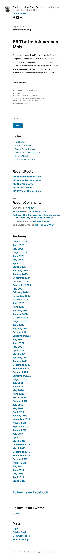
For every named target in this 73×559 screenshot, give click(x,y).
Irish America (34, 95)
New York (22, 98)
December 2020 (21, 365)
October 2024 (20, 281)
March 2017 (19, 441)
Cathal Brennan (20, 90)
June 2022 (18, 325)
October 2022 (20, 317)
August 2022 (20, 321)
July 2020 (18, 383)
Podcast (17, 93)
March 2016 (19, 448)
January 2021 (20, 361)
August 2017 (19, 430)
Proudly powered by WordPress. (44, 552)
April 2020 (18, 393)
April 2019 (18, 412)
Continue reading (21, 82)
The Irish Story (20, 142)
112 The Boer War (37, 211)
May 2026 (18, 248)
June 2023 (18, 303)
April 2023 (18, 306)
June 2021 (18, 343)
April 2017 (18, 437)
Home (16, 13)
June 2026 (18, 245)
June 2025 (18, 256)
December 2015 (21, 452)
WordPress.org (21, 539)
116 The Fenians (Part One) (27, 180)
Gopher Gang (24, 95)
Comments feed (21, 535)
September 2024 (22, 285)
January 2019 (20, 415)
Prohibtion (40, 98)
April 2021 (18, 350)
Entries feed (19, 532)
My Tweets (17, 513)
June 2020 (18, 386)
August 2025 (20, 252)
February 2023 (21, 310)
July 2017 (18, 433)
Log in (16, 528)
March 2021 (19, 354)
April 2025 (18, 263)
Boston (17, 95)
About (23, 13)
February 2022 (21, 328)
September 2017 (22, 426)
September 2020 (22, 375)
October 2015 (20, 459)
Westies (15, 100)
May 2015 (18, 473)
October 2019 (20, 401)
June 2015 (18, 470)
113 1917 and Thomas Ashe (27, 191)
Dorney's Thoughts (22, 156)
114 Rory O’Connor (22, 187)
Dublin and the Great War (25, 159)
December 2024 (21, 277)
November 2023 (21, 296)
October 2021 (20, 332)
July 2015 (18, 466)
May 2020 (18, 390)
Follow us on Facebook (30, 492)
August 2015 (20, 462)
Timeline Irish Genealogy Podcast (28, 152)
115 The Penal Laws (23, 184)
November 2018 (21, 419)
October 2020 (20, 372)
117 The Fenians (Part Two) (27, 176)
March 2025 (19, 267)
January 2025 (20, 274)
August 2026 (20, 241)
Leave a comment (21, 103)
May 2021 (18, 346)
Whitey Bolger (35, 100)
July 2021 (18, 339)
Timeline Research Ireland (25, 149)
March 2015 (19, 481)
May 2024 (18, 288)
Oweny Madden (31, 98)
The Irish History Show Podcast (28, 7)
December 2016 (21, 444)
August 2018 (20, 423)
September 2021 (22, 335)
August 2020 (20, 379)
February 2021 (20, 357)
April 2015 (18, 477)
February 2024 (21, 292)
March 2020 (19, 397)
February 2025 (21, 270)
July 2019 (18, 404)
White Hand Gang (24, 100)
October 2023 (20, 299)
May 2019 (18, 408)
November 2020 (21, 368)
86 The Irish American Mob (35, 44)
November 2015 (21, 455)
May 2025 (18, 259)
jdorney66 (18, 211)
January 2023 (20, 314)
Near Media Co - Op (23, 145)
